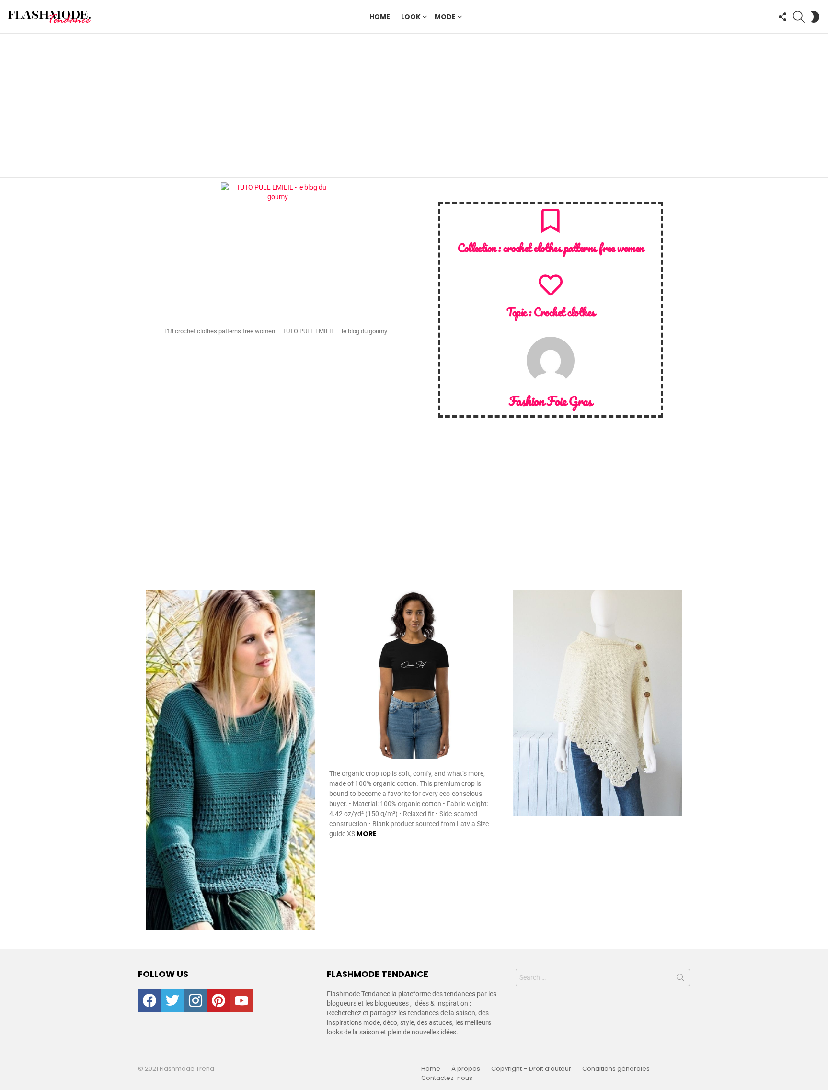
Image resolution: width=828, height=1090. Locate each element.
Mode (445, 17)
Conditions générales (616, 1069)
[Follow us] (782, 16)
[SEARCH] (799, 16)
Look (411, 17)
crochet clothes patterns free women (573, 248)
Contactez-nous (446, 1078)
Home (379, 17)
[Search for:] (603, 977)
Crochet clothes (564, 312)
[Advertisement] (414, 105)
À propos (465, 1069)
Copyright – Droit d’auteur (531, 1069)
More (366, 834)
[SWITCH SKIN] (815, 16)
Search (680, 979)
